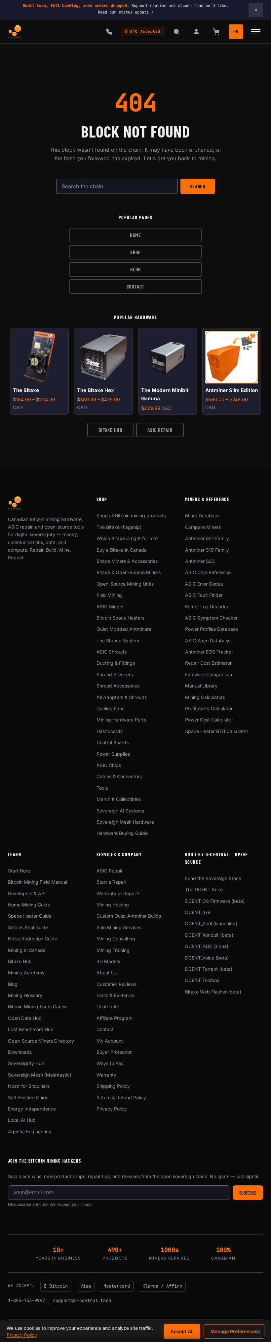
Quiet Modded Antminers (124, 629)
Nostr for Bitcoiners (29, 1086)
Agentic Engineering (30, 1131)
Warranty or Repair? (118, 893)
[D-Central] (15, 31)
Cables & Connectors (119, 776)
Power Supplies (113, 754)
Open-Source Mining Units (125, 584)
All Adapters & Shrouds (122, 697)
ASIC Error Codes (204, 584)
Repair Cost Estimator (208, 663)
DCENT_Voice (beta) (207, 958)
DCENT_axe (198, 912)
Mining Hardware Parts (121, 719)
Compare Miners (203, 527)
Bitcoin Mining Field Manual (37, 882)
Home (135, 235)
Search (198, 186)
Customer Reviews (116, 984)
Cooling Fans (110, 708)
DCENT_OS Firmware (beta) (215, 901)
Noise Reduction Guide (32, 938)
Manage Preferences (234, 1331)
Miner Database (202, 515)
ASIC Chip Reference (208, 572)
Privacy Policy (112, 1109)
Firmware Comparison (208, 674)
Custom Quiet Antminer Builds (129, 916)
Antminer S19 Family (207, 550)
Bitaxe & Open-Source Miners (129, 572)
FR (236, 31)
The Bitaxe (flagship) (119, 527)
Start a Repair (111, 882)
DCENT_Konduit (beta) (209, 935)
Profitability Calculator (209, 708)
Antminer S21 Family (207, 538)
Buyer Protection (115, 1052)
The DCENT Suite (204, 889)
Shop (135, 252)
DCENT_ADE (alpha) (206, 946)
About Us (107, 972)
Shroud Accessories (118, 685)
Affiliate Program (115, 1018)
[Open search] (176, 31)
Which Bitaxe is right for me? (127, 538)
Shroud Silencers (115, 674)
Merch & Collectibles (119, 799)
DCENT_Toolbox (202, 980)
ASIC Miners (110, 606)
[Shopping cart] (216, 31)
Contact (136, 286)
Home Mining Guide (29, 904)
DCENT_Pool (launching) (211, 923)
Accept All (182, 1331)
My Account (110, 1041)
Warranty (106, 1075)
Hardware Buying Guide (122, 833)
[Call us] (109, 31)
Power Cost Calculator (209, 719)
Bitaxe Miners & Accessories (127, 561)
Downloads (20, 1052)
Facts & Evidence (115, 995)
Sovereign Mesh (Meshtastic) (39, 1075)
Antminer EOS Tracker (209, 652)
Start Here (19, 870)
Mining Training (113, 950)
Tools (102, 788)
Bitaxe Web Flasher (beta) (213, 991)
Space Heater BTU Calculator (216, 731)
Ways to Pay (110, 1063)
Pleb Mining (109, 595)
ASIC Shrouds (112, 652)
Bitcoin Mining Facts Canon (37, 1006)
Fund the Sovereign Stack (213, 878)
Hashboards (110, 731)
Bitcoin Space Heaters (120, 618)
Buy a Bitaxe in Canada (122, 550)
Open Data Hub (25, 1018)
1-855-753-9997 (26, 1300)
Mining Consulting (116, 938)
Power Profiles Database (211, 629)
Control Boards (113, 742)
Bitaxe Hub (110, 430)
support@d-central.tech (82, 1300)
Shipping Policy (113, 1086)
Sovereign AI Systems (120, 810)
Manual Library (201, 685)
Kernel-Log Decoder (206, 606)
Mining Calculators (205, 697)
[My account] (196, 31)
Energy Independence (32, 1109)
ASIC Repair (160, 430)
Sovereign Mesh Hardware (125, 822)
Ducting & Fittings (116, 663)
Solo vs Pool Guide (28, 927)
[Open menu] (256, 31)
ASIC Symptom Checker (211, 618)
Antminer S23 (200, 561)
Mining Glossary (25, 995)
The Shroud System (118, 640)
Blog (135, 269)
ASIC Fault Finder (204, 595)
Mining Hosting (113, 904)
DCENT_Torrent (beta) (208, 969)
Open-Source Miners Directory (41, 1041)
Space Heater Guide (30, 916)
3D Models (108, 961)
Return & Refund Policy (121, 1097)
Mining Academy (26, 972)
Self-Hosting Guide (28, 1097)
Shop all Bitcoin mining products (131, 515)
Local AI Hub (22, 1120)
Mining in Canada (27, 950)
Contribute (108, 1006)
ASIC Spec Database (208, 640)
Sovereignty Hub (26, 1063)
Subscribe (247, 1193)
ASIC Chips (109, 765)
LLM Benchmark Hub (31, 1029)
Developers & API (27, 893)
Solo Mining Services (119, 927)
